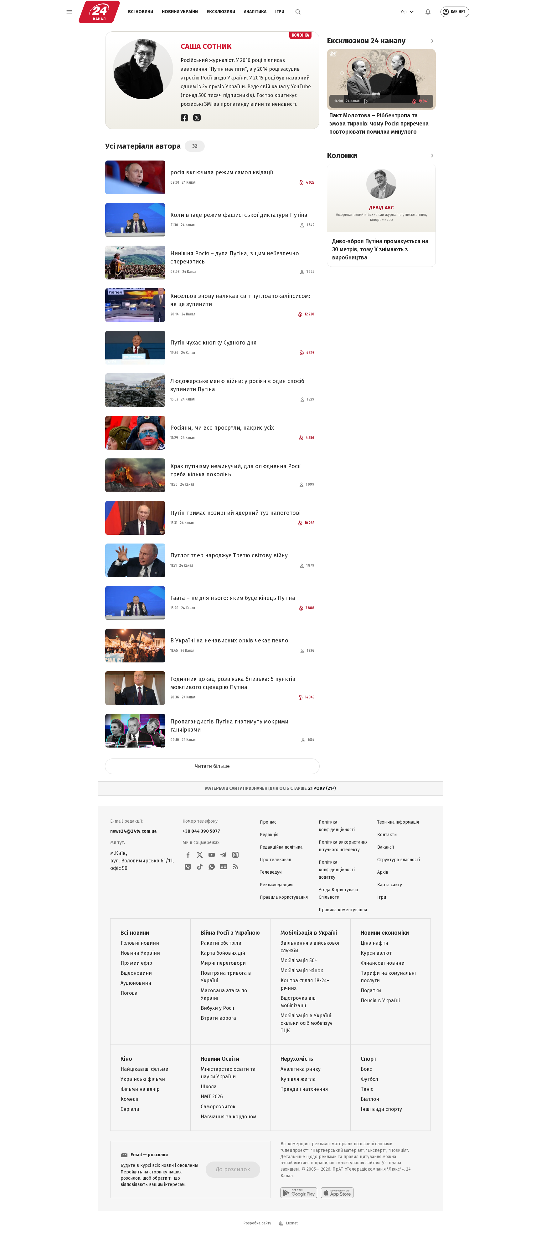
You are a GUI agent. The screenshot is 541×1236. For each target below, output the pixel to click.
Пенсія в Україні (380, 1001)
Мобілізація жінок (302, 970)
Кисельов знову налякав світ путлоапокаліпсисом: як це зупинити (240, 300)
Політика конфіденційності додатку (337, 870)
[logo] (99, 12)
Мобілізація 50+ (299, 960)
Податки (371, 990)
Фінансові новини (382, 963)
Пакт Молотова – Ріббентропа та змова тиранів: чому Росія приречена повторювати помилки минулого (379, 123)
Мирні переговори (223, 963)
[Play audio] (366, 101)
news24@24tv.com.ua (133, 831)
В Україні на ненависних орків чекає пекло (229, 640)
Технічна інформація (398, 822)
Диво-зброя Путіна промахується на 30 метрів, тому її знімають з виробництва (380, 249)
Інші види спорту (381, 1109)
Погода (129, 993)
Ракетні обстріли (221, 943)
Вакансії (385, 847)
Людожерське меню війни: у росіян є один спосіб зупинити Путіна (237, 385)
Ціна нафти (374, 943)
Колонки (342, 155)
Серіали (130, 1109)
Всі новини (140, 11)
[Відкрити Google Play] (299, 1192)
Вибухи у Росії (217, 1008)
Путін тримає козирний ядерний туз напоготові (235, 512)
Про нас (268, 822)
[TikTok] (199, 866)
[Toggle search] (298, 12)
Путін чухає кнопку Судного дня (213, 342)
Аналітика (255, 11)
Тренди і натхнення (304, 1089)
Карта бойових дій (223, 953)
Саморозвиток (218, 1107)
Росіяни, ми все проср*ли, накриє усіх (222, 427)
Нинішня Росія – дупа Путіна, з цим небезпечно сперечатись (234, 257)
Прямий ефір (136, 963)
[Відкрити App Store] (337, 1192)
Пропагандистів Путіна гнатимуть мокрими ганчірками (229, 725)
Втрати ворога (218, 1018)
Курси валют (376, 953)
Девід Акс (381, 207)
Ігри (279, 11)
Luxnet (292, 1223)
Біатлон (370, 1099)
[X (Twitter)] (197, 117)
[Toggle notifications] (428, 12)
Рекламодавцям (276, 884)
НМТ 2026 (212, 1097)
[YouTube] (211, 855)
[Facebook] (184, 117)
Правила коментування (343, 909)
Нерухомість (297, 1058)
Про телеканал (275, 859)
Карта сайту (389, 884)
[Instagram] (235, 855)
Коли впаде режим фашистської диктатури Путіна (238, 215)
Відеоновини (136, 973)
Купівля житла (298, 1079)
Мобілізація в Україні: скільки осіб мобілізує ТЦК (306, 1023)
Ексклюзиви (221, 11)
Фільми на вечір (140, 1089)
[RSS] (235, 866)
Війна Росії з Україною (230, 932)
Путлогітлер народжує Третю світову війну (229, 555)
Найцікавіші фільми (144, 1069)
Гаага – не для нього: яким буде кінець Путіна (232, 598)
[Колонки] (432, 155)
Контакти (387, 834)
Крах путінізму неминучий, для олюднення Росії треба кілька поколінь (235, 470)
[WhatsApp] (211, 866)
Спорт (368, 1058)
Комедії (129, 1099)
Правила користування (284, 897)
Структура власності (398, 859)
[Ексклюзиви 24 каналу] (432, 40)
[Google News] (223, 866)
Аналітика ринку (301, 1069)
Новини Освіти (220, 1058)
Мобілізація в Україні (309, 932)
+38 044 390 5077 (201, 831)
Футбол (369, 1079)
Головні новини (140, 943)
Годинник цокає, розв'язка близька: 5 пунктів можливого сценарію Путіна (233, 683)
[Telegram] (223, 855)
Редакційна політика (281, 847)
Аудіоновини (136, 983)
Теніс (367, 1089)
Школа (209, 1087)
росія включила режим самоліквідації (221, 172)
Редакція (269, 834)
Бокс (366, 1069)
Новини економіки (385, 932)
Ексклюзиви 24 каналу (366, 40)
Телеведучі (271, 872)
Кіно (126, 1058)
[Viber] (188, 866)
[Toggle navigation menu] (69, 12)
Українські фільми (143, 1079)
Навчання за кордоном (228, 1117)
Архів (382, 872)
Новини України (180, 11)
